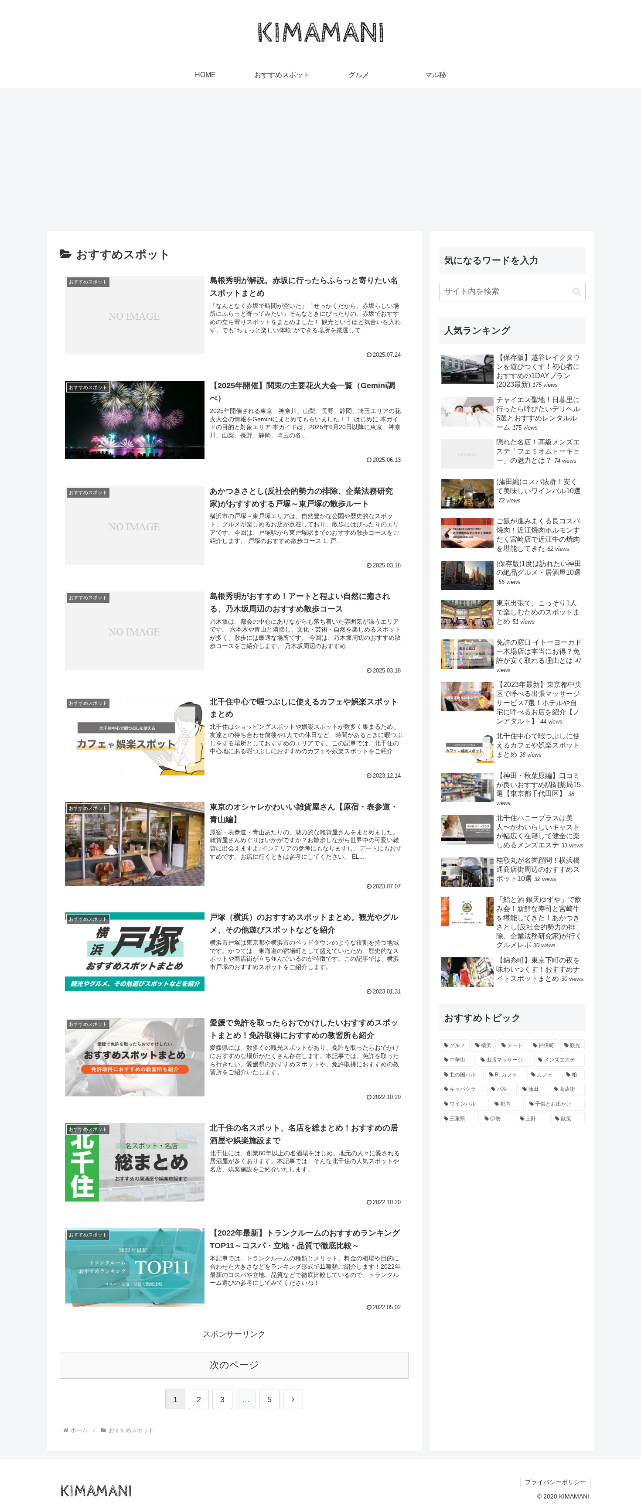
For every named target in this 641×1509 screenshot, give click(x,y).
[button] (576, 292)
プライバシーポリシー (555, 1481)
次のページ (234, 1364)
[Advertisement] (320, 160)
